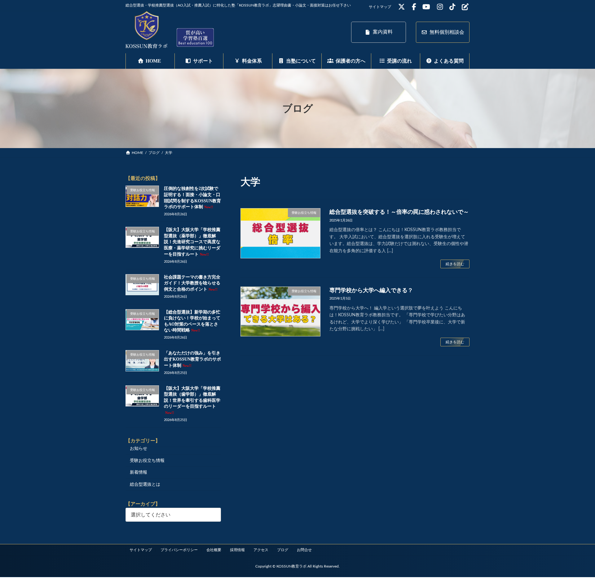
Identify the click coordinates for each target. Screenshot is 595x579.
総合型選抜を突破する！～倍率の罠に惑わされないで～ (399, 212)
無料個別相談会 (447, 32)
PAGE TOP (576, 556)
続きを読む (455, 264)
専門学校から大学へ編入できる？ (371, 290)
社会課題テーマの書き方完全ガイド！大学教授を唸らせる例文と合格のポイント (192, 283)
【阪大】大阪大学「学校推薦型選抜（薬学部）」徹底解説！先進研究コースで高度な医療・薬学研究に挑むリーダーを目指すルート (192, 242)
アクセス (260, 550)
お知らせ (138, 449)
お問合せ (304, 550)
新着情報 (138, 473)
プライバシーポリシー (179, 550)
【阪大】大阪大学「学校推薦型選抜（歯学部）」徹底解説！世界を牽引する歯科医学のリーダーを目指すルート (192, 400)
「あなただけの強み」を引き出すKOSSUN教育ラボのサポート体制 (192, 359)
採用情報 (237, 550)
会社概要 (213, 550)
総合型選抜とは (145, 484)
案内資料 (383, 31)
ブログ (282, 550)
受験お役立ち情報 (147, 460)
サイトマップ (380, 7)
